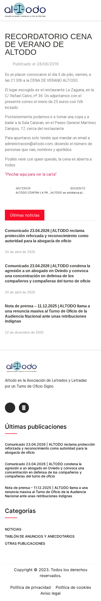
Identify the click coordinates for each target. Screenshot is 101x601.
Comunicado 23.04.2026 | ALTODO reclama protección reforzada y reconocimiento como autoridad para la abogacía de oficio (46, 236)
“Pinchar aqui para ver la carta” (31, 174)
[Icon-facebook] (10, 408)
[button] (95, 10)
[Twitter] (24, 408)
